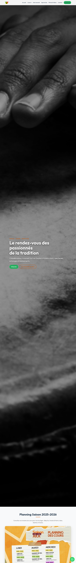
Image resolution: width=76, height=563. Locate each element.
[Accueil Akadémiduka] (7, 2)
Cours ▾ (29, 2)
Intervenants (36, 2)
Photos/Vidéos (52, 2)
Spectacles (44, 2)
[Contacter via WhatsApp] (72, 559)
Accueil (24, 2)
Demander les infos (28, 266)
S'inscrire (67, 2)
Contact (60, 2)
